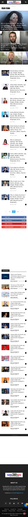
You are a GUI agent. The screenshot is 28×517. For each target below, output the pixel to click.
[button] (2, 2)
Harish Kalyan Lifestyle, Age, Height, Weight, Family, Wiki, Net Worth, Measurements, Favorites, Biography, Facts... (17, 74)
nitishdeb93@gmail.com (17, 493)
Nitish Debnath (14, 281)
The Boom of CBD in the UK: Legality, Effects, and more (17, 286)
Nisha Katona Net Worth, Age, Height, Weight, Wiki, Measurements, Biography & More (17, 391)
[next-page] (21, 211)
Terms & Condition (21, 510)
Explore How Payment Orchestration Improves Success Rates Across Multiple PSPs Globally (18, 277)
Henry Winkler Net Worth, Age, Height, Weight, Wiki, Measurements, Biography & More (18, 402)
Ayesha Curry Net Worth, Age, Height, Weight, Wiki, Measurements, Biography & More (17, 380)
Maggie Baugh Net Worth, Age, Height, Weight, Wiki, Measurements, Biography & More (17, 424)
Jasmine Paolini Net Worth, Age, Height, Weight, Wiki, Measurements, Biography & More (18, 326)
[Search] (26, 2)
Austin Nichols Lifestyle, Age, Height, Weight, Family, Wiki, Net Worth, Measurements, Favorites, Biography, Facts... (17, 116)
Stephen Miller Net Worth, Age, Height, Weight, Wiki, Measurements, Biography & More (18, 337)
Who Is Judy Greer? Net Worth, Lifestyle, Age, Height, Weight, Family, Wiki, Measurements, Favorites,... (17, 185)
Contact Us (13, 509)
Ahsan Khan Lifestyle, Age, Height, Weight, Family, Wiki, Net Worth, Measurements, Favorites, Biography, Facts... (18, 88)
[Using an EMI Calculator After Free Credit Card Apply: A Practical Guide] (5, 294)
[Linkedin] (14, 503)
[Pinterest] (18, 503)
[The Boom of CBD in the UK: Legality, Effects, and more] (5, 287)
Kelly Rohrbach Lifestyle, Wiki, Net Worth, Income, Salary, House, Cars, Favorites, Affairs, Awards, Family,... (18, 130)
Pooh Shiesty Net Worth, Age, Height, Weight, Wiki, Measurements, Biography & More (17, 348)
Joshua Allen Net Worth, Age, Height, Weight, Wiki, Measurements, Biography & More (17, 413)
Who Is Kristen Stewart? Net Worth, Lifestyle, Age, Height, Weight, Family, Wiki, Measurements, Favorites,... (17, 102)
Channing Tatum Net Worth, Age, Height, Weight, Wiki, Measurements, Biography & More (18, 369)
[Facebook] (5, 503)
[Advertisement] (14, 249)
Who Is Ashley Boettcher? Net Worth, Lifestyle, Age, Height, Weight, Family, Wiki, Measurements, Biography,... (18, 198)
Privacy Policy (12, 510)
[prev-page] (6, 211)
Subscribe (23, 227)
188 (18, 211)
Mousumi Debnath (14, 308)
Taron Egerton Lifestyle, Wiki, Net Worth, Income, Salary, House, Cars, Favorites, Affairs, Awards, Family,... (18, 171)
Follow (23, 220)
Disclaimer (4, 510)
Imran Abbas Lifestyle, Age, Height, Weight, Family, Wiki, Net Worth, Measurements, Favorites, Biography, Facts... (18, 157)
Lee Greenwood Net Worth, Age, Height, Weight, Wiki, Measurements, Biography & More (18, 304)
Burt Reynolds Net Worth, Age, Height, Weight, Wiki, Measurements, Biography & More (17, 315)
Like (24, 217)
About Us (6, 509)
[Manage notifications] (24, 513)
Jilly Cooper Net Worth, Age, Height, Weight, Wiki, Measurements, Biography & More (17, 358)
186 (9, 211)
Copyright (20, 509)
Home (3, 6)
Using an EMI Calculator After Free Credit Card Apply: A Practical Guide (17, 294)
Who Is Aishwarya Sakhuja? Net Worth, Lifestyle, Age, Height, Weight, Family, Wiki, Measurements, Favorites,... (18, 143)
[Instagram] (9, 503)
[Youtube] (22, 503)
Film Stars (8, 6)
